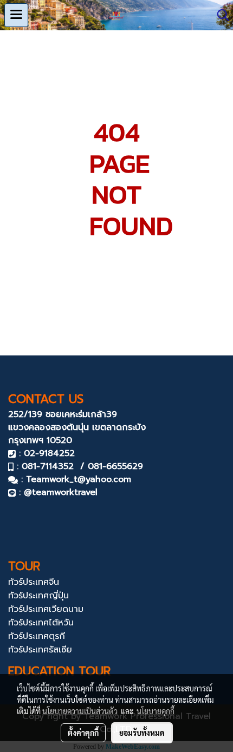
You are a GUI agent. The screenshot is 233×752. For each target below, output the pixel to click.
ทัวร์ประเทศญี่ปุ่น (38, 595)
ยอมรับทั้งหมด (142, 732)
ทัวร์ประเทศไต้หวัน (41, 622)
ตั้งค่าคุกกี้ (83, 732)
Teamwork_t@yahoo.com (78, 479)
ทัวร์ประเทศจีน (33, 582)
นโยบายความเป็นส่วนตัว (80, 711)
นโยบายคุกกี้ (155, 711)
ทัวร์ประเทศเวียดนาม (45, 609)
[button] (219, 15)
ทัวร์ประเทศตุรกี (36, 636)
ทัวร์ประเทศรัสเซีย (40, 649)
